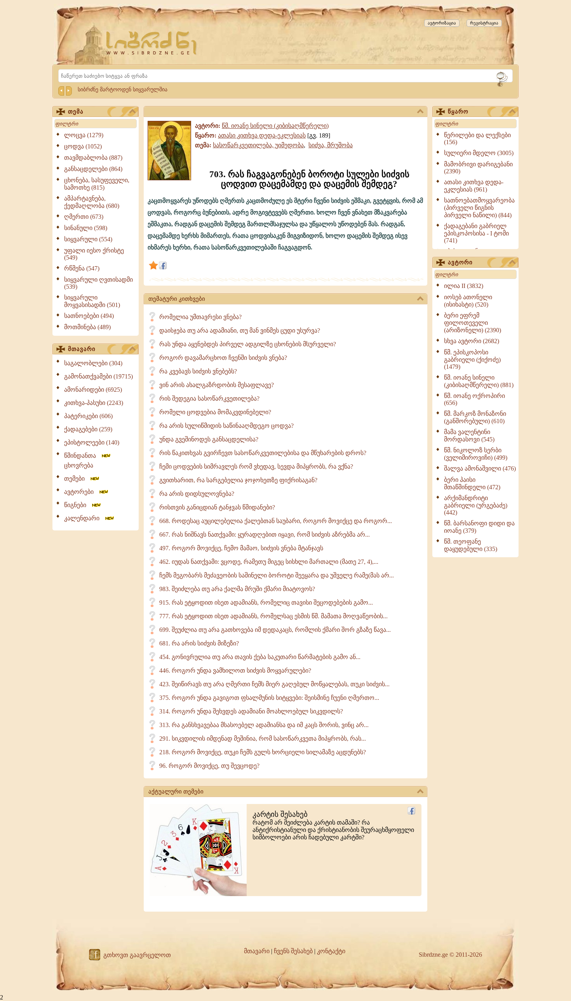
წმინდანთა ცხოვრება (82, 460)
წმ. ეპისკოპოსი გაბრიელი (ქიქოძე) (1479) (472, 359)
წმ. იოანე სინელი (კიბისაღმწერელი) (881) (479, 381)
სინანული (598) (85, 228)
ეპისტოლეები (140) (91, 442)
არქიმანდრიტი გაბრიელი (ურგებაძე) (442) (475, 505)
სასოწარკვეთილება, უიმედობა (258, 145)
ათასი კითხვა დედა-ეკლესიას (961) (473, 186)
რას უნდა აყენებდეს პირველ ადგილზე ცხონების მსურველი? (247, 344)
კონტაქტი (331, 951)
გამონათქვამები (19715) (98, 376)
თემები (76, 478)
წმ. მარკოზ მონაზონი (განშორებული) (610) (475, 417)
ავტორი (460, 262)
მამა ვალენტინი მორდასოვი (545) (469, 436)
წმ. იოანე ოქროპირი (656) (474, 399)
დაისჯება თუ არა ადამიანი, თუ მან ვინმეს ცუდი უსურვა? (239, 330)
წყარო (458, 111)
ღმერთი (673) (83, 216)
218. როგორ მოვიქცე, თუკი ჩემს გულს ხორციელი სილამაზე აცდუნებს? (262, 752)
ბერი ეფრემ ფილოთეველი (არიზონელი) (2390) (472, 322)
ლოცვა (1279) (83, 135)
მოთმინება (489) (87, 327)
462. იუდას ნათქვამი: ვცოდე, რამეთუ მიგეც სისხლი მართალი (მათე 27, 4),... (268, 561)
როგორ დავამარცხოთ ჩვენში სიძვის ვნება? (223, 357)
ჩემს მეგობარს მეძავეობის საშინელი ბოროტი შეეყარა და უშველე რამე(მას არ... (276, 575)
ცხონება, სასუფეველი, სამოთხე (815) (96, 184)
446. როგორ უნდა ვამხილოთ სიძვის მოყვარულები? (235, 670)
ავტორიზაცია (442, 23)
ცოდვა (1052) (83, 146)
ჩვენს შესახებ (293, 951)
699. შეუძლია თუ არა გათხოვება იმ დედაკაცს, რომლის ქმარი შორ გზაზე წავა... (275, 629)
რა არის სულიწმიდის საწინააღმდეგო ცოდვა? (226, 425)
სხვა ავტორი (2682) (471, 341)
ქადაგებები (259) (88, 429)
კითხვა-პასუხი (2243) (93, 402)
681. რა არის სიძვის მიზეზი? (199, 643)
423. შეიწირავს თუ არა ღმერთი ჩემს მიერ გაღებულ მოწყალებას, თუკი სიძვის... (274, 684)
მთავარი (82, 349)
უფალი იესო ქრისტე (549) (94, 254)
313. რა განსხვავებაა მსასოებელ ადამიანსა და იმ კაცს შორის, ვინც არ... (264, 725)
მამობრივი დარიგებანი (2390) (478, 167)
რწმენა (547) (81, 268)
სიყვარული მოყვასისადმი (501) (92, 301)
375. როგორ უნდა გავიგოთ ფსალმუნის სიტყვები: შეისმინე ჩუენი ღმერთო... (269, 697)
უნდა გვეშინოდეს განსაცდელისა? (208, 439)
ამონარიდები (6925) (93, 389)
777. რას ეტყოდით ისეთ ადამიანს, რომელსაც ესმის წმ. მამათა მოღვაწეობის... (273, 616)
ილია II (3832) (463, 286)
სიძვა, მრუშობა (330, 145)
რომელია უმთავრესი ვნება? (200, 317)
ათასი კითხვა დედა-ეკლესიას (262, 135)
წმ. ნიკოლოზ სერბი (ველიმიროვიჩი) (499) (475, 454)
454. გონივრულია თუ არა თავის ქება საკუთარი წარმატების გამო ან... (259, 657)
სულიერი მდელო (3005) (479, 153)
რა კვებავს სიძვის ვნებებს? (198, 371)
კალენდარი (84, 518)
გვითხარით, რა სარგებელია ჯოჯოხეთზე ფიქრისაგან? (238, 480)
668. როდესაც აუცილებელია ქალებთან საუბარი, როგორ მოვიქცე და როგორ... (275, 521)
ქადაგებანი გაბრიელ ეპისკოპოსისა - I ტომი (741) (476, 233)
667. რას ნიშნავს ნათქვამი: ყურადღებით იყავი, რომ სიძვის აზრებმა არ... (264, 534)
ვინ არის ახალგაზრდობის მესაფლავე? (216, 385)
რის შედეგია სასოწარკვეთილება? (209, 398)
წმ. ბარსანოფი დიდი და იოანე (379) (479, 527)
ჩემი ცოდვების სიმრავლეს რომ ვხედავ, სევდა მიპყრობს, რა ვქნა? (256, 466)
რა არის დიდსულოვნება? (196, 493)
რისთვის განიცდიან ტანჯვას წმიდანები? (217, 507)
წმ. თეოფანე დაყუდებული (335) (470, 545)
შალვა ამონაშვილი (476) (480, 468)
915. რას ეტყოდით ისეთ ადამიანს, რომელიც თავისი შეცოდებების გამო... (266, 602)
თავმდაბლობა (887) (93, 157)
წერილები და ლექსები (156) (477, 138)
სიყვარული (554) (88, 239)
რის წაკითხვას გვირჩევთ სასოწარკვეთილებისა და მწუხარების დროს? (262, 453)
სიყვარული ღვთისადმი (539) (98, 283)
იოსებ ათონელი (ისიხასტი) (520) (468, 301)
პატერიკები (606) (88, 416)
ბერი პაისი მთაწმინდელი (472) (472, 483)
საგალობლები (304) (93, 363)
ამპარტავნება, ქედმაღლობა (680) (91, 202)
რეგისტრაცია (484, 23)
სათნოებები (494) (89, 315)
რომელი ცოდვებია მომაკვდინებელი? (215, 412)
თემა (76, 111)
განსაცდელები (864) (93, 169)
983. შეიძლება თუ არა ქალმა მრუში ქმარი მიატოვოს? (237, 589)
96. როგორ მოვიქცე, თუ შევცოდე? (209, 765)
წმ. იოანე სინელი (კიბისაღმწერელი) (275, 125)
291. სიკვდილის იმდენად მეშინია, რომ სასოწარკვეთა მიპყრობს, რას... (262, 738)
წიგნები (77, 505)
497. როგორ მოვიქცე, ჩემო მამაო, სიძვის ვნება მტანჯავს (241, 548)
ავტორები (81, 491)
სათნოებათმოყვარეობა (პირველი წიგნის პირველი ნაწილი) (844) (479, 207)
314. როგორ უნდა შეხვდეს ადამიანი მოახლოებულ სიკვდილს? (251, 711)
